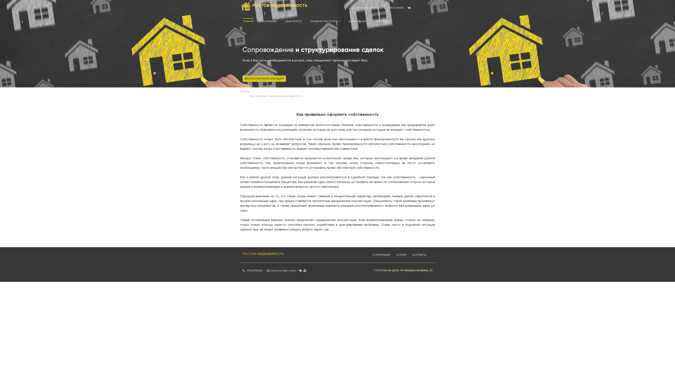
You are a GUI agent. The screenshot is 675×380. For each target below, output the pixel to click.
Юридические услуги (324, 21)
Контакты (383, 21)
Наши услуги (293, 21)
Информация (358, 21)
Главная (248, 21)
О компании (269, 21)
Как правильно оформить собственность (276, 96)
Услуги (401, 254)
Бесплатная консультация (264, 78)
